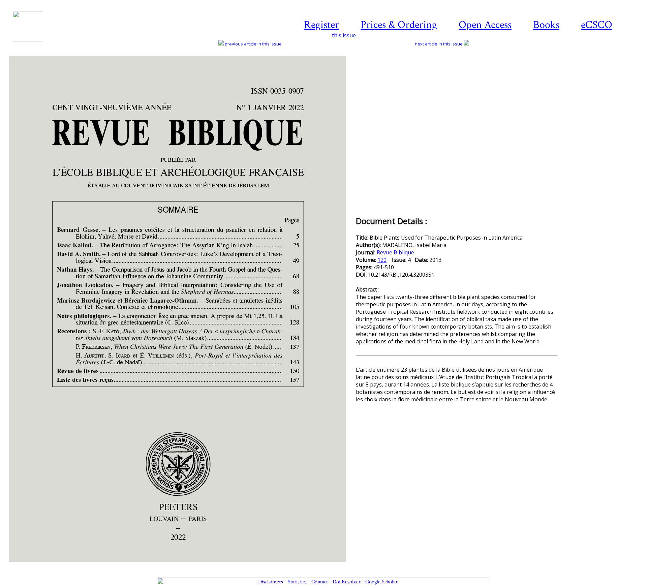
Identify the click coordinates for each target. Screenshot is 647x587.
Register (321, 25)
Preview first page (182, 565)
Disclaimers (270, 581)
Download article (601, 76)
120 (382, 260)
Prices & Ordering (399, 25)
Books (546, 25)
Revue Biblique (395, 252)
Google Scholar (381, 581)
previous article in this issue (253, 44)
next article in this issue (439, 44)
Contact (319, 581)
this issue (344, 35)
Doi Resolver (347, 581)
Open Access (485, 25)
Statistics (297, 581)
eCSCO (596, 25)
